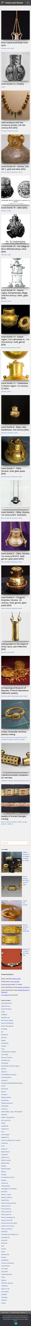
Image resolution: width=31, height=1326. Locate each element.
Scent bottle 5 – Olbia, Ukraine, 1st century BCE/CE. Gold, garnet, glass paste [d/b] (15, 556)
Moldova (3, 1171)
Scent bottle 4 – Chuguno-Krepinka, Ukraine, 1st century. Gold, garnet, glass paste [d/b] (13, 601)
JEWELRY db (16, 739)
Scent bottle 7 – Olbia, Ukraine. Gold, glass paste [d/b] (13, 471)
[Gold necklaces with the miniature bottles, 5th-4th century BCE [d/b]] (15, 105)
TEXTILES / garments (7, 1283)
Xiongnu (3, 1303)
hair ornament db (5, 1120)
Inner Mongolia (5, 1134)
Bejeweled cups (5, 1017)
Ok (16, 1323)
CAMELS (3, 1046)
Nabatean (3, 1180)
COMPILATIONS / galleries (7, 739)
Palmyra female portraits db (8, 1203)
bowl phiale (4, 1029)
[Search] (28, 843)
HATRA (3, 1123)
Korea (2, 1146)
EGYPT (3, 1086)
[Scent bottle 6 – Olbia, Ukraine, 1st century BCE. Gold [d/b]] (15, 494)
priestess (3, 1248)
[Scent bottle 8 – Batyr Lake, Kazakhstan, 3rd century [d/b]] (15, 409)
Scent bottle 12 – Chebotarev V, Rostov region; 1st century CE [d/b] (14, 386)
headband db (4, 1126)
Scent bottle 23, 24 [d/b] (12, 83)
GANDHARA (4, 1106)
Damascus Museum (6, 1057)
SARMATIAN (22, 739)
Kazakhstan (10, 432)
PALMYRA (4, 1191)
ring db (3, 1251)
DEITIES (3, 1069)
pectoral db (4, 1240)
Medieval (3, 1166)
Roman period (5, 1254)
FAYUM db (4, 1094)
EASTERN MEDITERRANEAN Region (15, 696)
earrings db (4, 1080)
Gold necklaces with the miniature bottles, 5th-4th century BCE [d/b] (13, 125)
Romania (3, 1257)
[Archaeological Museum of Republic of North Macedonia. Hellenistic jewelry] (15, 670)
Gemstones (4, 1109)
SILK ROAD (4, 1271)
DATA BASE (3, 48)
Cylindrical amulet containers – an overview (15, 776)
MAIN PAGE (5, 1312)
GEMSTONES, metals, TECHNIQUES (11, 1111)
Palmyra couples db (6, 1197)
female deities (5, 1100)
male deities (4, 1154)
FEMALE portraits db (7, 1103)
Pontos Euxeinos (6, 984)
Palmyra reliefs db (6, 1214)
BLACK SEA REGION (5, 347)
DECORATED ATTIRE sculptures (10, 1066)
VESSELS (12, 48)
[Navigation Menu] (28, 2)
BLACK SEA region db (6, 172)
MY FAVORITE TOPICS (7, 1177)
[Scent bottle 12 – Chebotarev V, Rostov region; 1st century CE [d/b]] (15, 365)
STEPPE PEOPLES (6, 1274)
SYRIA (8, 48)
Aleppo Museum (5, 1006)
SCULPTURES (5, 1266)
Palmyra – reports (6, 1194)
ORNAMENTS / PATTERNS (9, 1189)
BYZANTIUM (4, 1043)
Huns (2, 1131)
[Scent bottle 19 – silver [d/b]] (15, 190)
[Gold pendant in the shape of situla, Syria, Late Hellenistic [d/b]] (15, 626)
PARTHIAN (4, 1231)
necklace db (10, 131)
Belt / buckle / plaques (7, 1020)
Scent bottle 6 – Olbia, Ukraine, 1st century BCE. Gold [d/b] (15, 513)
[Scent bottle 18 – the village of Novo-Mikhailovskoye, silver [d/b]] (15, 228)
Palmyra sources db (6, 1220)
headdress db (5, 1129)
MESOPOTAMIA (5, 1169)
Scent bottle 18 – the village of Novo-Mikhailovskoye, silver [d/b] (15, 249)
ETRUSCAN (4, 1089)
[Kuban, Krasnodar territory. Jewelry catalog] (15, 714)
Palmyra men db (5, 1206)
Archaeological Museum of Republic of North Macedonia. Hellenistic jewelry (15, 690)
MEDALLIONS (10, 824)
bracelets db (4, 1034)
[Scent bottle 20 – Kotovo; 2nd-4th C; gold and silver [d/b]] (15, 148)
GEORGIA (25, 822)
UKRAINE (4, 1294)
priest (2, 1246)
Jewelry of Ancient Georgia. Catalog (13, 817)
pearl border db (5, 1237)
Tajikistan (3, 1280)
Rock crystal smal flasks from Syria (14, 44)
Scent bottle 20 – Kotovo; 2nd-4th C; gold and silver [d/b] (15, 167)
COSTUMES (4, 1054)
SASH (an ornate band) (7, 1263)
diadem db (4, 1071)
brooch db (24, 737)
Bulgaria (3, 1040)
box (2, 1031)
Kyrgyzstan (4, 1149)
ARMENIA (4, 1014)
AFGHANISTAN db (6, 1003)
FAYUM (3, 1091)
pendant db (4, 1243)
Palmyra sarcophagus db (8, 1217)
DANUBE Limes (5, 1060)
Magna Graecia (5, 1151)
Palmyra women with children (9, 1223)
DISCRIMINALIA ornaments (8, 1074)
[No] (29, 1320)
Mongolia (3, 1174)
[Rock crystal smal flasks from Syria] (15, 25)
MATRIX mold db (5, 1160)
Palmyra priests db (6, 1211)
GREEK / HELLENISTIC (8, 1117)
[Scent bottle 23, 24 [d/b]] (15, 66)
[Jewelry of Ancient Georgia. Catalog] (15, 798)
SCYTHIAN (4, 1268)
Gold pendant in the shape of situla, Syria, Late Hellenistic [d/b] (14, 646)
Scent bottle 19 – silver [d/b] (14, 207)
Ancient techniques (6, 1009)
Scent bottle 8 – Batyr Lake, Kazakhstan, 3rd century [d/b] (15, 428)
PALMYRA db (5, 1200)
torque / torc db (5, 1288)
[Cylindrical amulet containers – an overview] (15, 757)
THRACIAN (4, 1286)
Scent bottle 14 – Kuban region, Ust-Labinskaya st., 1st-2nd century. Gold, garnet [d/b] (15, 340)
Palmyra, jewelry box (7, 1229)
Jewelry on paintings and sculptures (11, 1140)
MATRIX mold (5, 1157)
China (2, 1049)
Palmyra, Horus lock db (7, 1226)
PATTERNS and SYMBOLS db (9, 1234)
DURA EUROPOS (6, 1077)
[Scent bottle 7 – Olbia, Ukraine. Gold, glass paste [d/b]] (15, 450)
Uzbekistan (4, 1297)
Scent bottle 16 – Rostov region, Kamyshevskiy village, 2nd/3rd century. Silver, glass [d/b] (14, 294)
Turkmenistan (5, 1291)
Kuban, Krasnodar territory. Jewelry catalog (14, 733)
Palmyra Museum (6, 1209)
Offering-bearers (5, 1186)
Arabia (3, 1012)
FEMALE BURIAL (6, 1097)
